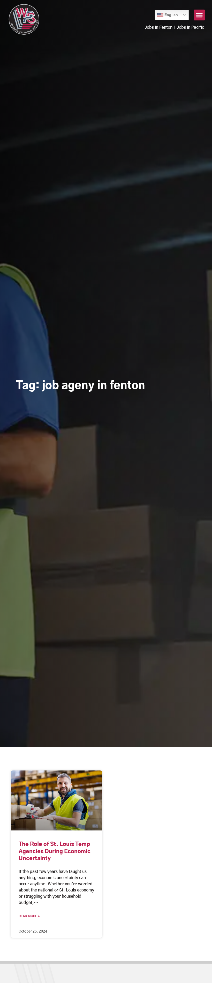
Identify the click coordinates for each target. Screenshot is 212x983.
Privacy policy (137, 973)
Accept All (193, 973)
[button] (199, 15)
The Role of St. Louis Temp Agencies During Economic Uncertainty (54, 851)
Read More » (29, 916)
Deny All (164, 973)
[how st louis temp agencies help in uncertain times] (56, 800)
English (167, 13)
